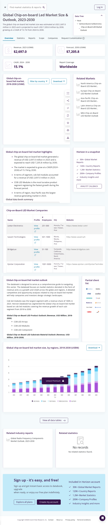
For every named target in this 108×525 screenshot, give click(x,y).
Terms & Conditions (84, 520)
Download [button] (58, 81)
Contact (50, 520)
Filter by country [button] (38, 81)
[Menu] (5, 7)
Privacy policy (70, 520)
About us (59, 520)
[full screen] (68, 93)
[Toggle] (76, 20)
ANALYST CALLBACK (89, 186)
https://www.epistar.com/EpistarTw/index (84, 264)
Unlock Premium (53, 381)
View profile (37, 227)
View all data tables (52, 420)
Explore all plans (24, 502)
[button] (79, 20)
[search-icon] (43, 7)
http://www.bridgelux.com (77, 249)
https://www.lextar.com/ (77, 225)
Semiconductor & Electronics (90, 24)
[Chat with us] (102, 518)
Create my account (49, 502)
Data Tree (79, 16)
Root (79, 20)
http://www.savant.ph (75, 237)
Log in (100, 7)
